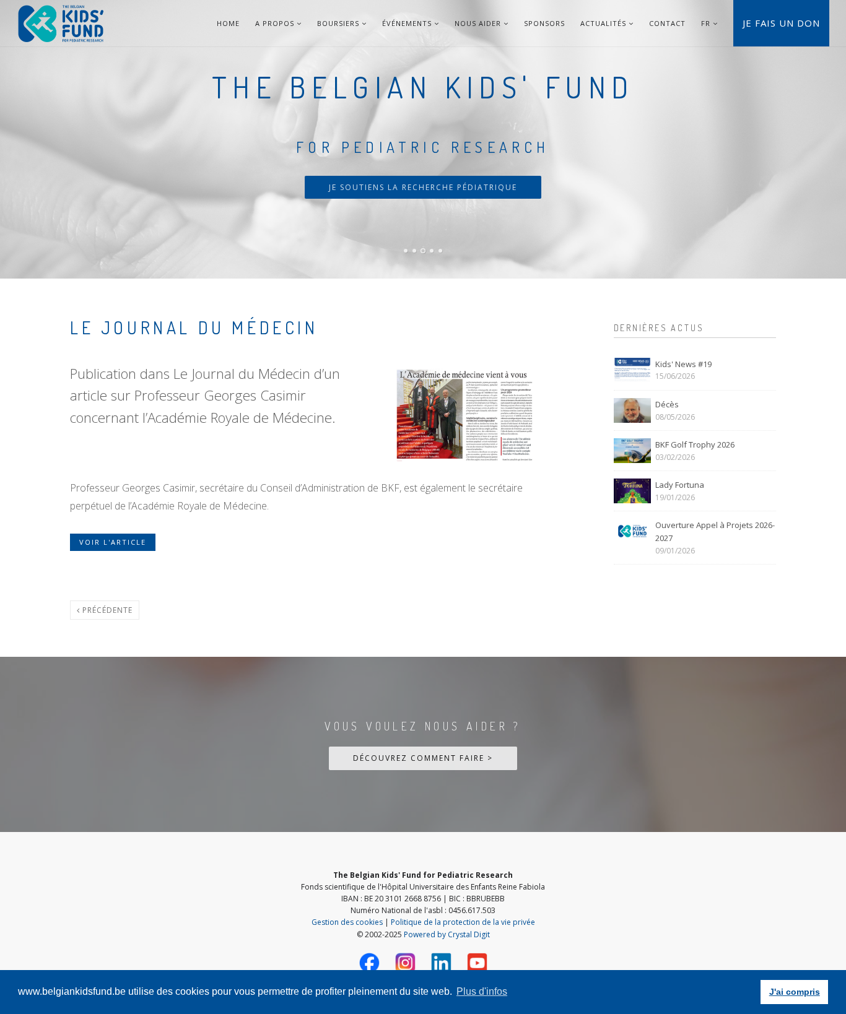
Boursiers (339, 23)
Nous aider (479, 23)
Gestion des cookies (347, 922)
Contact (667, 23)
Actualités (604, 23)
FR (705, 23)
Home (228, 23)
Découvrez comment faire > (423, 758)
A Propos (276, 23)
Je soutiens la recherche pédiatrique (423, 187)
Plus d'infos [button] (481, 991)
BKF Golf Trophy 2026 (695, 444)
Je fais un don (781, 23)
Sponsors (544, 23)
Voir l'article (112, 542)
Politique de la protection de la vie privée (463, 922)
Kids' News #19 (683, 364)
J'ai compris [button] (794, 992)
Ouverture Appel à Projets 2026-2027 (715, 531)
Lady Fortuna (679, 484)
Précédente (106, 610)
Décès (667, 404)
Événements (408, 23)
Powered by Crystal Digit (447, 934)
